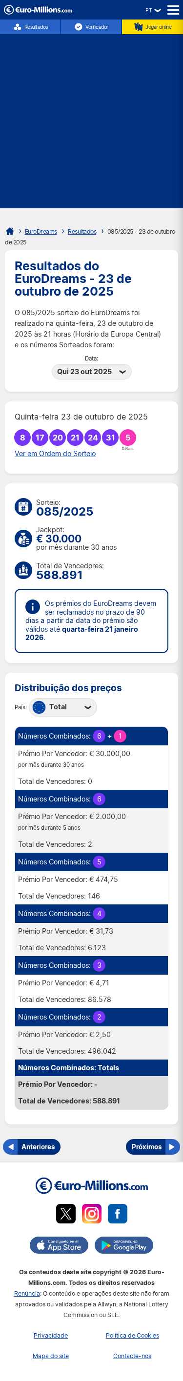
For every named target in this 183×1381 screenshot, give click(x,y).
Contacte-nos (132, 1356)
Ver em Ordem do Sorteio (55, 453)
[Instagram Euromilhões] (92, 1215)
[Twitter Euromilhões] (66, 1215)
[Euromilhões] (10, 231)
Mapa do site (51, 1356)
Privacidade (51, 1335)
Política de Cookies (132, 1335)
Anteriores (38, 1146)
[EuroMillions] (38, 12)
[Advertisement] (91, 116)
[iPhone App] (59, 1247)
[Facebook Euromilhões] (117, 1215)
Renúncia (27, 1293)
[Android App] (124, 1247)
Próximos (147, 1146)
